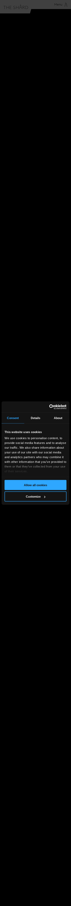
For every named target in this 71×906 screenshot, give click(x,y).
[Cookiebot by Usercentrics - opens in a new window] (50, 407)
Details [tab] (35, 417)
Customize (33, 496)
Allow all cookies (35, 485)
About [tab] (58, 417)
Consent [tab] (13, 417)
